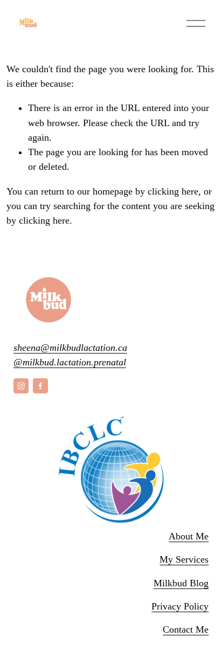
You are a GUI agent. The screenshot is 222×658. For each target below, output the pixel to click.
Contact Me (186, 629)
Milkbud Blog (181, 583)
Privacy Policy (180, 606)
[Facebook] (40, 385)
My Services (184, 559)
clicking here (173, 191)
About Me (189, 536)
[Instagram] (21, 385)
